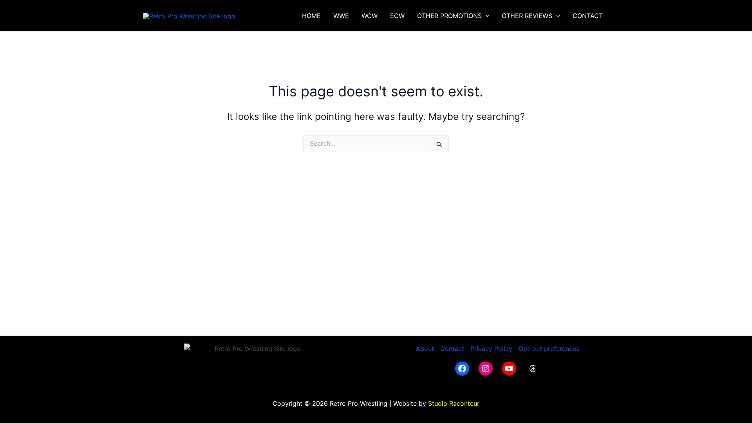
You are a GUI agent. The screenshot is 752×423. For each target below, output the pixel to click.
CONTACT (588, 16)
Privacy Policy (491, 348)
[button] (486, 15)
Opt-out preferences (549, 348)
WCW (370, 16)
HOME (311, 16)
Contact (452, 348)
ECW (397, 16)
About (425, 348)
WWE (341, 16)
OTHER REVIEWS (527, 16)
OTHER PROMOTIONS (449, 16)
